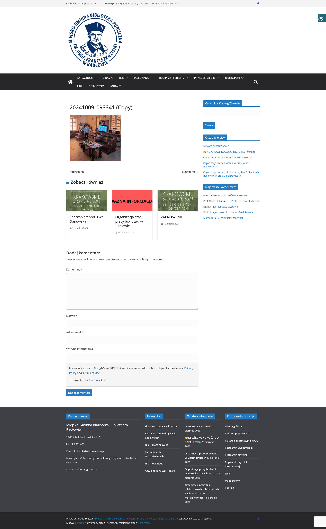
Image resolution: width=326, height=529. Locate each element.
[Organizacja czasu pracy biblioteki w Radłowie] (132, 192)
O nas (106, 77)
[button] (95, 78)
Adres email (75, 332)
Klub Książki (232, 77)
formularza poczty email (109, 458)
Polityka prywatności (237, 433)
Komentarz (74, 269)
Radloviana (141, 77)
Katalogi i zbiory (204, 77)
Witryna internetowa (79, 349)
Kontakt (115, 86)
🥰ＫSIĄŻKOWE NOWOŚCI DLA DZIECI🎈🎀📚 (229, 151)
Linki (80, 86)
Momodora (209, 217)
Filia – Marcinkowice (156, 444)
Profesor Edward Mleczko (245, 201)
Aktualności (85, 77)
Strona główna (233, 426)
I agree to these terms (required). (90, 380)
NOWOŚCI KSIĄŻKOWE (216, 146)
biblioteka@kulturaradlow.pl (89, 451)
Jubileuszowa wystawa (225, 206)
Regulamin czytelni (236, 454)
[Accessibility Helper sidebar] (322, 18)
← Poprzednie (75, 172)
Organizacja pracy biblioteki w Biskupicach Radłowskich (148, 3)
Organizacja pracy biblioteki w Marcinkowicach (228, 157)
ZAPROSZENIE (172, 217)
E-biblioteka (96, 86)
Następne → (190, 172)
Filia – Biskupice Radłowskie (161, 426)
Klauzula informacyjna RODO (82, 469)
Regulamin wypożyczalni (239, 447)
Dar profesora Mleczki (234, 195)
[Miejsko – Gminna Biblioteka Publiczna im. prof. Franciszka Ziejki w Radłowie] (70, 82)
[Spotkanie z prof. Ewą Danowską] (86, 192)
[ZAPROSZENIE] (178, 192)
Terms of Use (91, 373)
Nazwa (71, 316)
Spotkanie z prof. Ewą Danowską (86, 219)
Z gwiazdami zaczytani (230, 217)
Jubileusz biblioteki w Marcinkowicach (235, 212)
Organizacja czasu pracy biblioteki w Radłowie (129, 221)
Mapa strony (232, 480)
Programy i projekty (171, 77)
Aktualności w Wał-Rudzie (160, 470)
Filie (121, 77)
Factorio (207, 212)
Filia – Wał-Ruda (154, 463)
